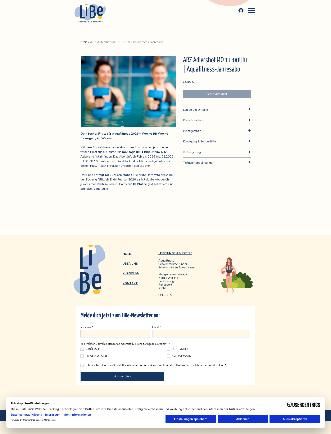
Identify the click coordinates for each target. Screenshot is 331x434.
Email (156, 327)
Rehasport (165, 285)
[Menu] (251, 10)
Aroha (162, 288)
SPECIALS (165, 295)
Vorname (86, 327)
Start (84, 42)
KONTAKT (130, 283)
